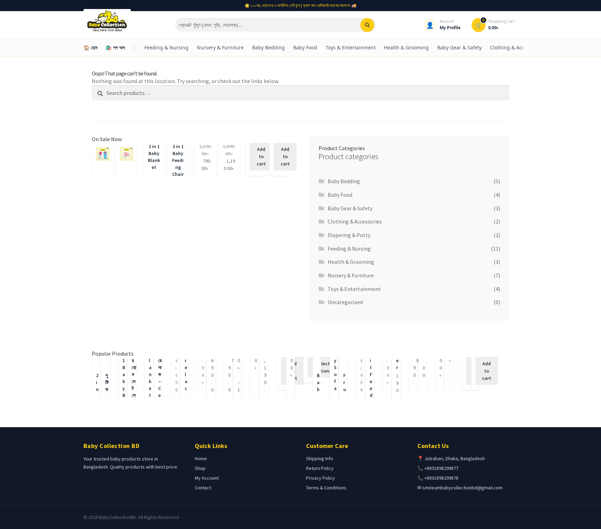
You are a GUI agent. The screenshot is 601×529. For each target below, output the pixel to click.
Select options (322, 367)
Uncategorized (345, 302)
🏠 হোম (90, 47)
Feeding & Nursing (166, 47)
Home (201, 458)
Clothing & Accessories (516, 47)
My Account (207, 478)
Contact (203, 488)
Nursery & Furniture (220, 47)
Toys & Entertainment (351, 47)
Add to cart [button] (261, 156)
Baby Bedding (268, 47)
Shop (200, 468)
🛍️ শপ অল (115, 47)
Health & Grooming (406, 47)
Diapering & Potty (349, 234)
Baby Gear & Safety (459, 47)
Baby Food (305, 47)
